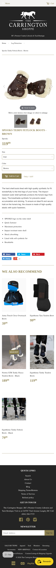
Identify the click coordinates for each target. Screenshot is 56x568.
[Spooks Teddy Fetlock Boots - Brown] (20, 121)
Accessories (11, 549)
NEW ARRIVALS (24, 549)
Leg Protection (16, 43)
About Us (28, 479)
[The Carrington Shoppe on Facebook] (21, 520)
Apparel (22, 545)
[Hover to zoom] (28, 84)
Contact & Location (40, 549)
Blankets (37, 545)
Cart (52, 3)
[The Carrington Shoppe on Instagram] (35, 520)
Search (28, 475)
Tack (29, 545)
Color (4, 163)
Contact (28, 483)
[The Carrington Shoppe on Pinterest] (28, 520)
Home (4, 43)
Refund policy (28, 497)
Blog (28, 486)
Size (3, 152)
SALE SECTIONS (11, 545)
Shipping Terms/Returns (28, 490)
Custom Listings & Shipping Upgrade (38, 553)
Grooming (45, 545)
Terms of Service (28, 493)
